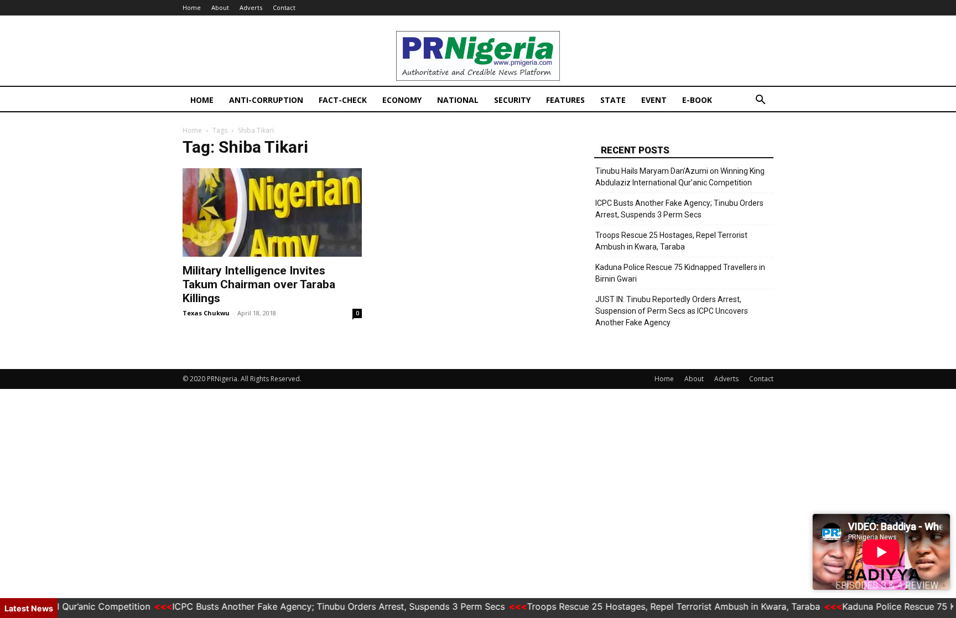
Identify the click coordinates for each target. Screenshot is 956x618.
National (458, 100)
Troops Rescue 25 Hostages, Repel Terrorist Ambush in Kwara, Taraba (671, 241)
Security (512, 100)
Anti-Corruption (266, 100)
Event (654, 100)
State (613, 100)
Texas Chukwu (206, 313)
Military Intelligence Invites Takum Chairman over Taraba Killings (259, 284)
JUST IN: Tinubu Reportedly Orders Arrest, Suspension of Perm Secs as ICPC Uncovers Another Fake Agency (671, 311)
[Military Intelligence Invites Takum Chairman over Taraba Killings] (272, 212)
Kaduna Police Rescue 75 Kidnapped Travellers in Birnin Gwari (680, 273)
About (220, 7)
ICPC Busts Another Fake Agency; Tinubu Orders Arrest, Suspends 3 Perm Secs (679, 209)
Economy (402, 100)
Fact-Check (343, 100)
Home (192, 7)
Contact (284, 7)
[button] (760, 101)
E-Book (697, 100)
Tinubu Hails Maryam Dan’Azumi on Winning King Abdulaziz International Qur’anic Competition (680, 177)
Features (565, 100)
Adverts (251, 7)
